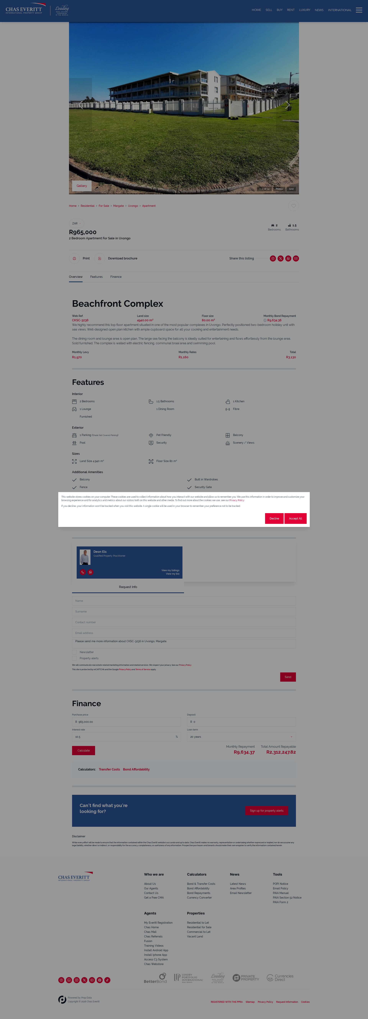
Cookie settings (250, 518)
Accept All (295, 518)
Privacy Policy (236, 500)
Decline (274, 518)
